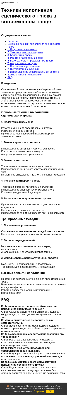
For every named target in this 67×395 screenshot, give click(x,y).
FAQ (9, 77)
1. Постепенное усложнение (23, 66)
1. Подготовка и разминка (22, 49)
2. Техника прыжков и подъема (25, 52)
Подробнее (39, 391)
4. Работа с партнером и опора (25, 58)
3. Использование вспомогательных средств (33, 71)
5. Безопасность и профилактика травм (30, 60)
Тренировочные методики (22, 63)
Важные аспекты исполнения (24, 74)
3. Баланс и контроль (19, 55)
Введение (13, 41)
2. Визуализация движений (23, 69)
